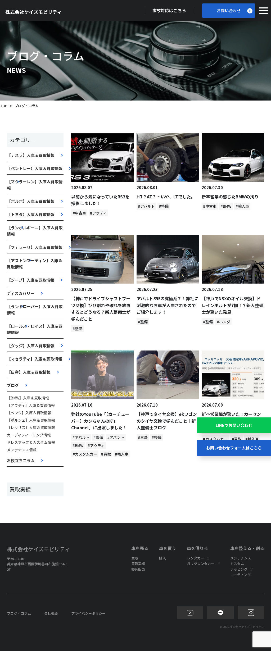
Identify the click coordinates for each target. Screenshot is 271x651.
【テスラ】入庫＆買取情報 (31, 155)
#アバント (115, 437)
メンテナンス (240, 558)
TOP (3, 105)
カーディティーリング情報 (29, 435)
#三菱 (143, 437)
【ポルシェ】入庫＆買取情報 (31, 420)
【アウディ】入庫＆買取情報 (31, 405)
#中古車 (79, 213)
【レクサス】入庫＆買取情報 (31, 427)
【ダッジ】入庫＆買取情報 (31, 345)
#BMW (226, 206)
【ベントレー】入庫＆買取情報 (34, 168)
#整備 (164, 206)
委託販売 (138, 569)
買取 (134, 558)
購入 (162, 558)
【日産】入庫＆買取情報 (29, 372)
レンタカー (195, 558)
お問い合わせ (229, 10)
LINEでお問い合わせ (234, 425)
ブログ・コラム (19, 613)
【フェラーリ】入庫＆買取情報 (34, 247)
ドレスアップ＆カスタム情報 (31, 442)
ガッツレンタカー (200, 563)
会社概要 (51, 613)
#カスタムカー (85, 454)
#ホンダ (223, 321)
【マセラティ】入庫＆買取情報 (34, 359)
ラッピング (238, 569)
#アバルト (146, 206)
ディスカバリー (20, 293)
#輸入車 (242, 206)
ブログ (13, 385)
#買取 (106, 454)
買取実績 (138, 563)
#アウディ (98, 213)
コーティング (240, 574)
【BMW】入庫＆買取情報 (28, 397)
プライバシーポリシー (88, 613)
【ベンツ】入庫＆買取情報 (29, 412)
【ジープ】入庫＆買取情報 (30, 280)
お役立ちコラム (21, 460)
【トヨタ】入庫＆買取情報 (31, 214)
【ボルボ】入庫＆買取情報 (31, 201)
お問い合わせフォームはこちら (234, 447)
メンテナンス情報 (22, 449)
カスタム (237, 563)
